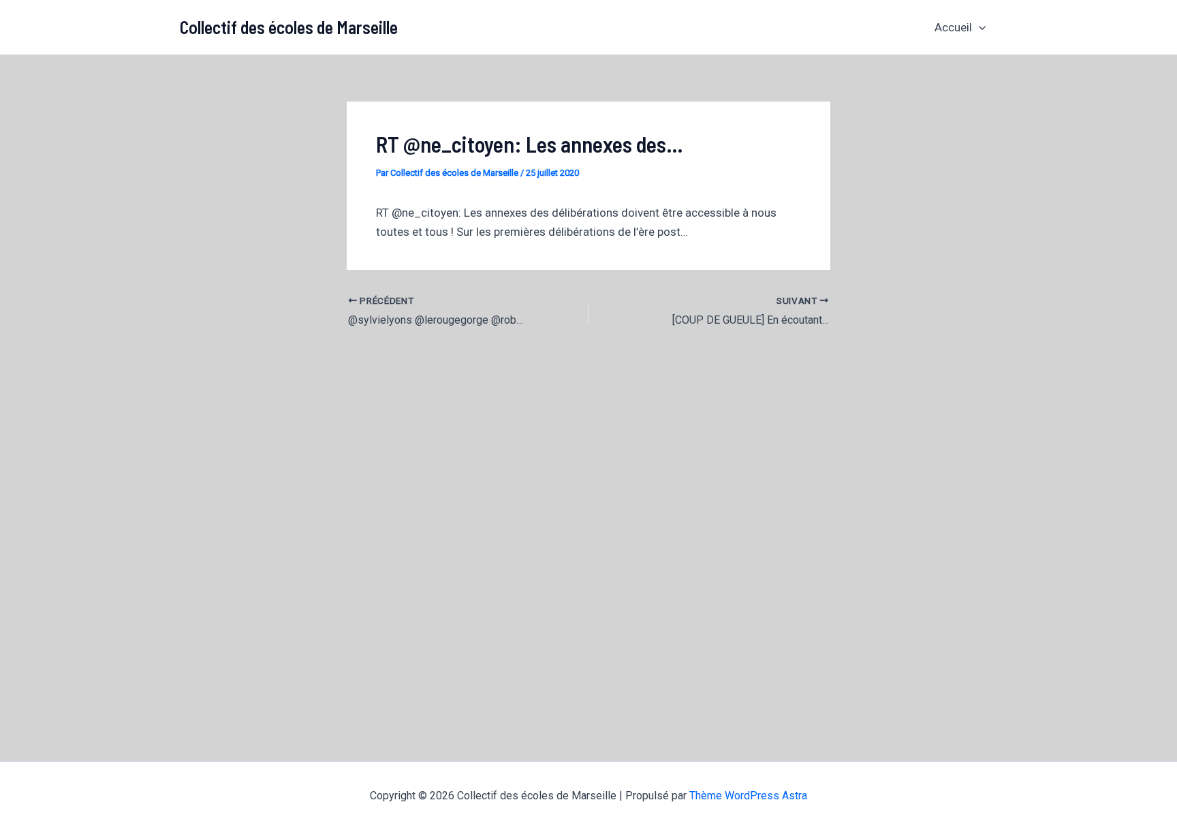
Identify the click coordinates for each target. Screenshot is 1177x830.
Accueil (953, 27)
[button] (979, 27)
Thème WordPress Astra (748, 795)
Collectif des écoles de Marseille (289, 26)
